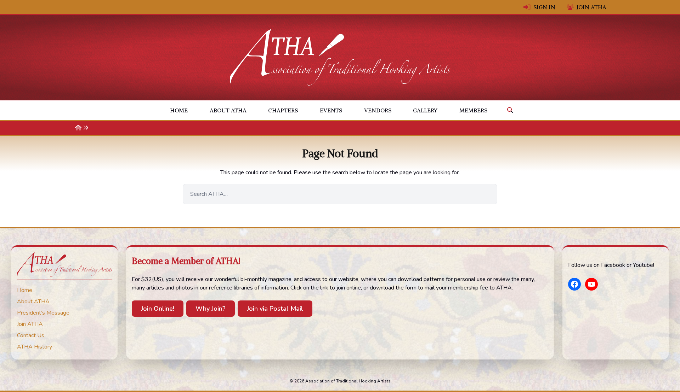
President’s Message (43, 313)
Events (331, 110)
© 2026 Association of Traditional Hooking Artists (340, 381)
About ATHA (228, 110)
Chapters (283, 110)
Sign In (544, 7)
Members (473, 110)
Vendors (377, 110)
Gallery (425, 110)
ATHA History (34, 347)
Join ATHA (591, 7)
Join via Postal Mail (275, 308)
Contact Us (30, 335)
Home (179, 110)
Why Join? (211, 308)
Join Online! (157, 308)
